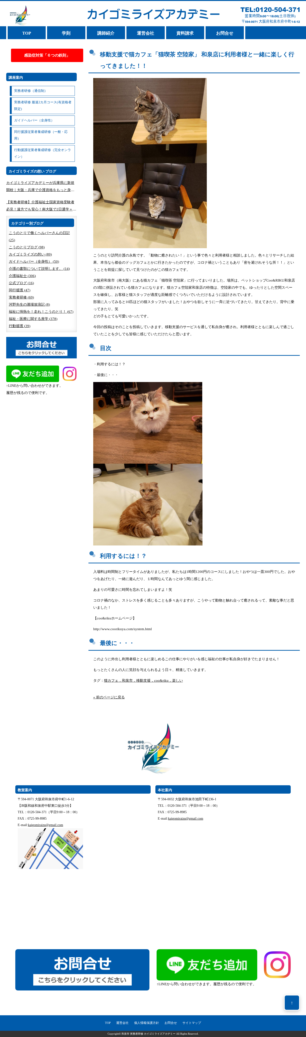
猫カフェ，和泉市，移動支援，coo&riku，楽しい (143, 680)
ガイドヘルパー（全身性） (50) (34, 261)
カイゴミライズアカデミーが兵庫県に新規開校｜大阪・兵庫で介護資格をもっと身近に (40, 187)
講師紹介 (106, 33)
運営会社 (145, 33)
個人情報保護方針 (146, 1023)
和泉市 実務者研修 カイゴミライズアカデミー (148, 1033)
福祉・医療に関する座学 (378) (33, 319)
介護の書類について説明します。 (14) (39, 269)
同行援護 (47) (19, 290)
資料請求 (185, 33)
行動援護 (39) (19, 326)
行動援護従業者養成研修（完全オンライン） (42, 153)
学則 (66, 33)
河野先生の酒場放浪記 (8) (29, 304)
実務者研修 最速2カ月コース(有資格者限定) (42, 105)
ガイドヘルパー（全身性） (34, 120)
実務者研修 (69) (21, 297)
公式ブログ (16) (21, 283)
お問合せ (224, 33)
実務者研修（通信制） (31, 91)
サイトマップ (191, 1023)
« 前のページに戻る (109, 697)
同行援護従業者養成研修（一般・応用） (41, 135)
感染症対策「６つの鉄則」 (47, 55)
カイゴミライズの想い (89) (30, 254)
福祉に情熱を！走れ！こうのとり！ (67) (41, 312)
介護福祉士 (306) (22, 276)
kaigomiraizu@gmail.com (45, 825)
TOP (26, 33)
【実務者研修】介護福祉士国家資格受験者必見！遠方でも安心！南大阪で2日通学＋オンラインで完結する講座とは (41, 206)
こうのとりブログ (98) (27, 247)
